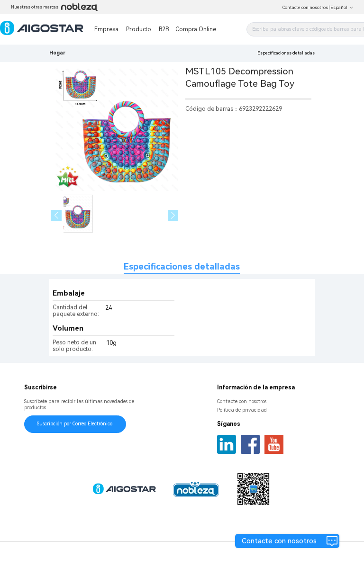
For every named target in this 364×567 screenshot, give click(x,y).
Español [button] (338, 7)
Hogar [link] (57, 53)
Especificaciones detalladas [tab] (182, 266)
